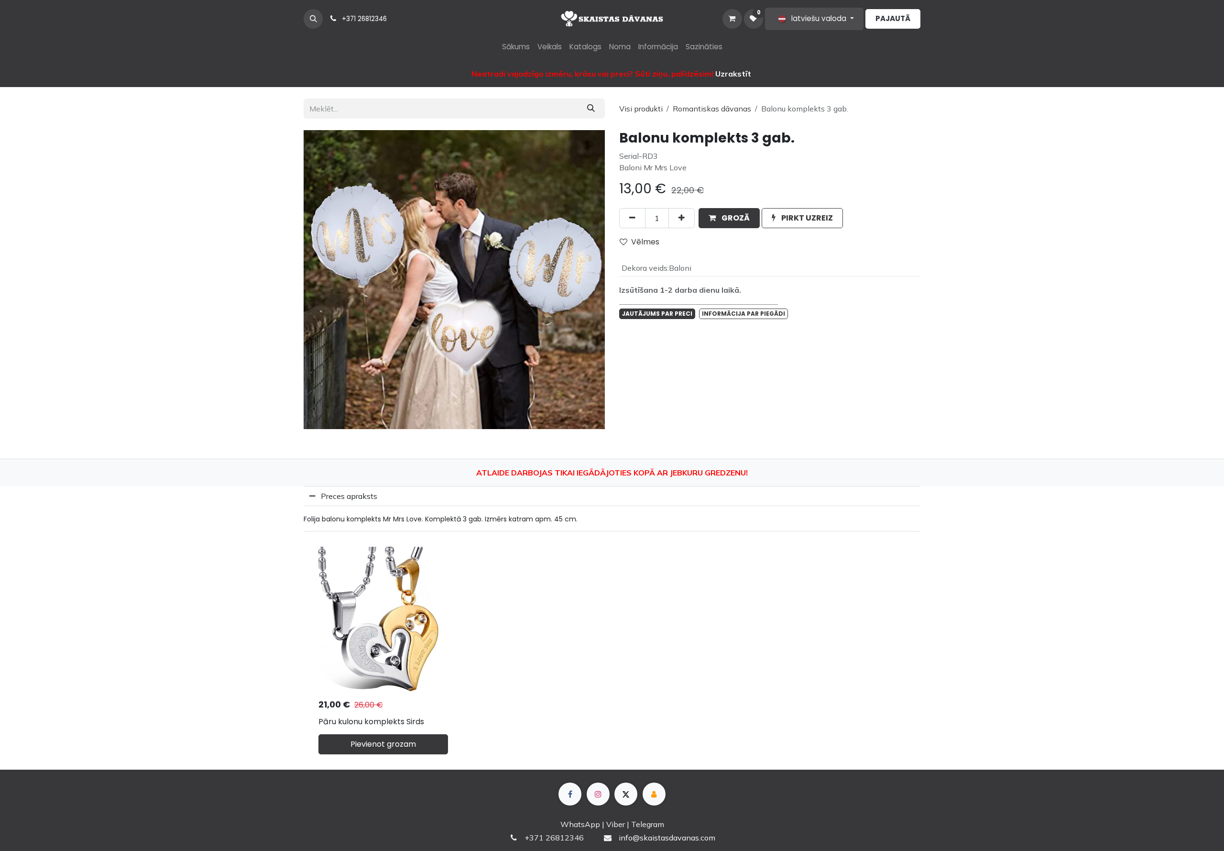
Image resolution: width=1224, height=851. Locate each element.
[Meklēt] (591, 109)
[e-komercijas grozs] (732, 18)
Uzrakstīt (733, 73)
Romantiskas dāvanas (712, 108)
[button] (313, 18)
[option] (612, 654)
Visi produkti (641, 108)
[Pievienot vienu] (681, 218)
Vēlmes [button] (645, 241)
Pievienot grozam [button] (383, 744)
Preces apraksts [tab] (349, 496)
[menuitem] (516, 47)
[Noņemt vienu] (632, 218)
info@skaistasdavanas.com (667, 837)
